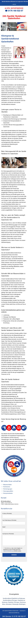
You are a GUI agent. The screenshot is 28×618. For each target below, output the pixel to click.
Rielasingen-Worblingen (18, 604)
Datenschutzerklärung (8, 551)
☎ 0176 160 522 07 (14, 10)
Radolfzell (10, 602)
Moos (3, 604)
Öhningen (16, 602)
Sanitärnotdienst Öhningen (10, 600)
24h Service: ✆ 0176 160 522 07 (14, 616)
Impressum (22, 610)
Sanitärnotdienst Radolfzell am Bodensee (14, 598)
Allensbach (9, 604)
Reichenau (23, 602)
